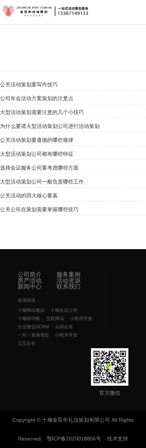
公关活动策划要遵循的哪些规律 (36, 140)
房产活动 (30, 281)
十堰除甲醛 (29, 318)
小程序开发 (81, 318)
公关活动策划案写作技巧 (29, 84)
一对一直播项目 (33, 335)
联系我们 (68, 287)
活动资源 (68, 281)
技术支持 (117, 439)
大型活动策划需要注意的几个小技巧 (42, 112)
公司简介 (30, 275)
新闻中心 (30, 287)
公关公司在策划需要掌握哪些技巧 (39, 209)
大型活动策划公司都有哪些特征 (36, 154)
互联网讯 (55, 318)
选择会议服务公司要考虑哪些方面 (39, 168)
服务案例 (68, 275)
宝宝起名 (27, 343)
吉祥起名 (64, 326)
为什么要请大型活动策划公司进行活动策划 (50, 126)
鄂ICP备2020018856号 (74, 439)
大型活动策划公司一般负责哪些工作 (42, 182)
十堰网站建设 (31, 310)
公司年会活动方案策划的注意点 (36, 98)
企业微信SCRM (33, 326)
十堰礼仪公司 (64, 310)
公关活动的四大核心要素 (29, 195)
